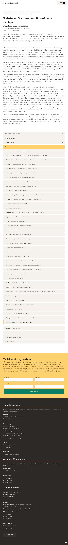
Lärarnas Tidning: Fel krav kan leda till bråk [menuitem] (17, 313)
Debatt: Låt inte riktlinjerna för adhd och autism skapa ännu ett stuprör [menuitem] (26, 160)
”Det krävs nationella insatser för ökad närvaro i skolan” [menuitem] (21, 168)
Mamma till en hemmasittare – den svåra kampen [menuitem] (20, 252)
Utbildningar (8, 480)
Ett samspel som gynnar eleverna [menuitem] (15, 221)
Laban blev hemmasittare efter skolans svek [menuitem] (18, 287)
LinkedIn (8, 519)
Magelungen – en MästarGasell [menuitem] (15, 300)
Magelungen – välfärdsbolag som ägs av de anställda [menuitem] (21, 173)
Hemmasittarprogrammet (13, 435)
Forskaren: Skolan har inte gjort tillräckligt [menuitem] (17, 282)
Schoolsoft (10, 534)
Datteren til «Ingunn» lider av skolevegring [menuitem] (18, 239)
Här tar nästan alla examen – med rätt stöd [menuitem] (18, 203)
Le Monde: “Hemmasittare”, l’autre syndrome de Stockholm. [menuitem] (23, 265)
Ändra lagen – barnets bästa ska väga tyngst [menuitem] (18, 225)
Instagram (8, 516)
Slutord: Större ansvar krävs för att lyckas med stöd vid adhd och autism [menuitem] (26, 155)
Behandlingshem (10, 426)
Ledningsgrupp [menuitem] (9, 142)
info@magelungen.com (15, 416)
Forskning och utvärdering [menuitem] (13, 328)
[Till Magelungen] (10, 3)
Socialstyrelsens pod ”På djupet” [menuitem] (15, 247)
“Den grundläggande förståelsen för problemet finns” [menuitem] (21, 186)
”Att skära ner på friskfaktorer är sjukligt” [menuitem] (17, 151)
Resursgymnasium (10, 444)
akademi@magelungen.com (17, 470)
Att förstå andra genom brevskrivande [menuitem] (17, 190)
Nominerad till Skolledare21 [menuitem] (13, 230)
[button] (62, 133)
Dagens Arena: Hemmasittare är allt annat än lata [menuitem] (20, 304)
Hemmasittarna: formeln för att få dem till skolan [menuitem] (20, 177)
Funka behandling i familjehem (14, 433)
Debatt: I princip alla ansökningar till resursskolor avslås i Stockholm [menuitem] (25, 195)
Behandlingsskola (10, 430)
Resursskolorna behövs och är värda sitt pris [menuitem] (18, 234)
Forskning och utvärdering (13, 437)
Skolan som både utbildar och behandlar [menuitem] (17, 256)
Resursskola (8, 447)
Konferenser (9, 478)
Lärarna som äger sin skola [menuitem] (13, 208)
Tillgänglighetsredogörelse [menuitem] (13, 337)
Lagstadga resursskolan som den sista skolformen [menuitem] (20, 217)
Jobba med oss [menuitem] (9, 341)
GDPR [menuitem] (7, 333)
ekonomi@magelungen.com (23, 504)
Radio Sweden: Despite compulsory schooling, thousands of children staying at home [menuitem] (30, 291)
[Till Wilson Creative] (66, 543)
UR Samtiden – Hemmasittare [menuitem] (14, 309)
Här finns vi (8, 528)
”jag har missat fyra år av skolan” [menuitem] (15, 278)
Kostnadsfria (9, 482)
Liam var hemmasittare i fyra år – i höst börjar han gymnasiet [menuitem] (23, 181)
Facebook (8, 514)
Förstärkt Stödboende (12, 428)
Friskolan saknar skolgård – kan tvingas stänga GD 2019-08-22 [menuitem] (23, 269)
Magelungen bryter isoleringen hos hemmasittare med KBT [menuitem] (23, 274)
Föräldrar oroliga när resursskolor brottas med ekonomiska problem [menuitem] (25, 212)
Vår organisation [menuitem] (10, 138)
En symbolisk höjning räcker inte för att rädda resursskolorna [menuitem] (23, 199)
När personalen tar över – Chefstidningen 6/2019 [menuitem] (19, 261)
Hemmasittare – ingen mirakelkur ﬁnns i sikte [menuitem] (19, 243)
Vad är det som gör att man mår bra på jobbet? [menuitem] (19, 296)
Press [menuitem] (6, 147)
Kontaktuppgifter (10, 525)
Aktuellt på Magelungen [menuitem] (12, 133)
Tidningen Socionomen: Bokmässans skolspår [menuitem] (19, 322)
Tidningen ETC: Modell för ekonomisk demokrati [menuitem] (20, 318)
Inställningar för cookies (12, 454)
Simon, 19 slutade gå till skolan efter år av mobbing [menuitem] (20, 164)
